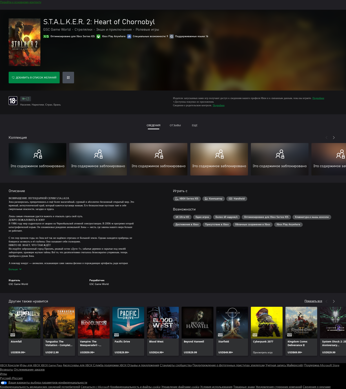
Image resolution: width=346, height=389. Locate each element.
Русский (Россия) (11, 378)
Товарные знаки (244, 387)
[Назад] (326, 137)
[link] (24, 331)
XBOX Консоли (9, 365)
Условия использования (216, 387)
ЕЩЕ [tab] (195, 125)
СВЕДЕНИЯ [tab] (153, 125)
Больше (13, 269)
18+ (24, 99)
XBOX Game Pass (51, 365)
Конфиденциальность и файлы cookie (135, 387)
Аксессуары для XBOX (78, 365)
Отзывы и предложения (143, 365)
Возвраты (6, 369)
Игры (3, 374)
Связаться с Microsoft (95, 387)
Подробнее (318, 98)
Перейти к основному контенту (20, 2)
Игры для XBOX (30, 365)
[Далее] (333, 137)
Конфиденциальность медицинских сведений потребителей (40, 387)
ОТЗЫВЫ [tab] (175, 125)
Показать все (313, 301)
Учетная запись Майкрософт (284, 365)
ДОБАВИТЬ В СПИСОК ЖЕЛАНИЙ (36, 77)
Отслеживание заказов (29, 369)
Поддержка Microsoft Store (321, 365)
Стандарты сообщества (176, 365)
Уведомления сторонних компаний (279, 387)
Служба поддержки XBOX (110, 365)
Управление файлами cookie (180, 387)
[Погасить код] (68, 77)
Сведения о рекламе (317, 387)
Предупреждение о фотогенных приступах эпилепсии (228, 365)
